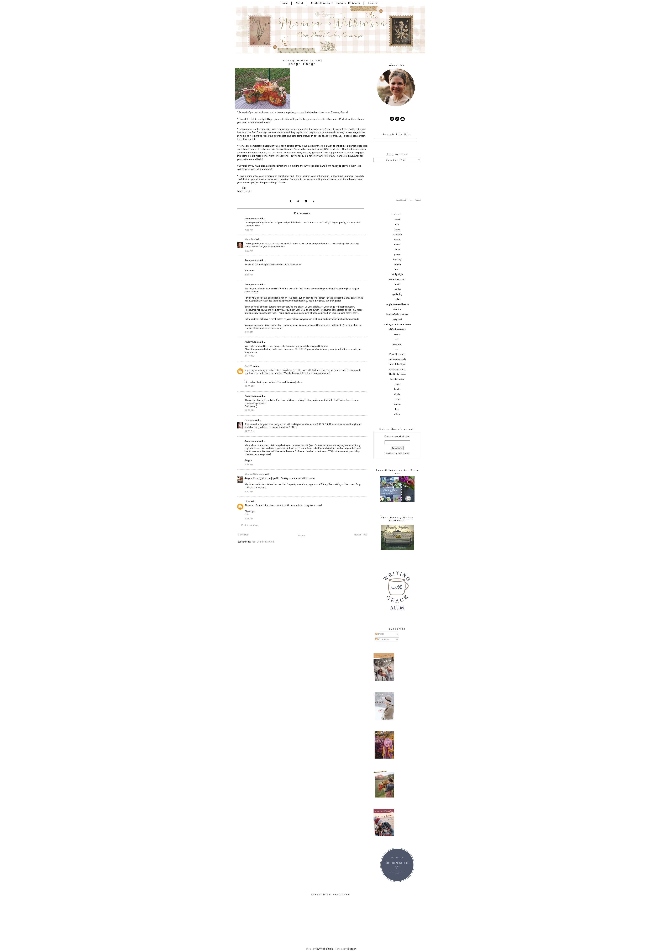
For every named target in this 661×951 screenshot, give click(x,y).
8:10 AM (249, 251)
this (248, 119)
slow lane (397, 344)
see (397, 349)
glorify (397, 394)
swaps (397, 334)
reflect (397, 244)
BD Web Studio (324, 948)
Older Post (243, 534)
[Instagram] (397, 119)
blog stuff (397, 319)
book (397, 384)
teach (397, 269)
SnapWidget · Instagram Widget (408, 200)
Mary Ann (250, 239)
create (248, 191)
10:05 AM (249, 356)
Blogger (351, 948)
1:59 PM (249, 491)
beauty (397, 229)
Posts (380, 634)
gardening (397, 294)
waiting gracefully (397, 359)
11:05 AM (249, 386)
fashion (397, 404)
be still (397, 284)
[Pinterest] (392, 119)
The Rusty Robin (397, 374)
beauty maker (397, 379)
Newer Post (360, 534)
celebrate (397, 234)
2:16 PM (249, 519)
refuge (397, 414)
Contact (373, 3)
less (397, 409)
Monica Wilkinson (254, 474)
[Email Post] (243, 188)
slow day (397, 259)
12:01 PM (249, 431)
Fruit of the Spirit (397, 364)
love (397, 224)
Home (284, 3)
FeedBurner (404, 453)
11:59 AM (249, 410)
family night (397, 274)
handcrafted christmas (397, 314)
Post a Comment (249, 525)
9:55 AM (249, 332)
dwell (397, 219)
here (327, 112)
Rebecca (249, 420)
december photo (397, 279)
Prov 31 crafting (397, 354)
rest (397, 339)
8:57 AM (249, 275)
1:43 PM (249, 464)
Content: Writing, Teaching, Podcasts (335, 3)
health (397, 389)
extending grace (397, 369)
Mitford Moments (397, 329)
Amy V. (248, 366)
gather (397, 254)
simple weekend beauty (397, 304)
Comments (383, 639)
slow (397, 249)
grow (397, 399)
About (299, 3)
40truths (397, 309)
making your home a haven (397, 324)
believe (397, 264)
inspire (397, 289)
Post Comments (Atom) (263, 542)
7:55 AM (249, 230)
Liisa (247, 501)
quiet (397, 299)
